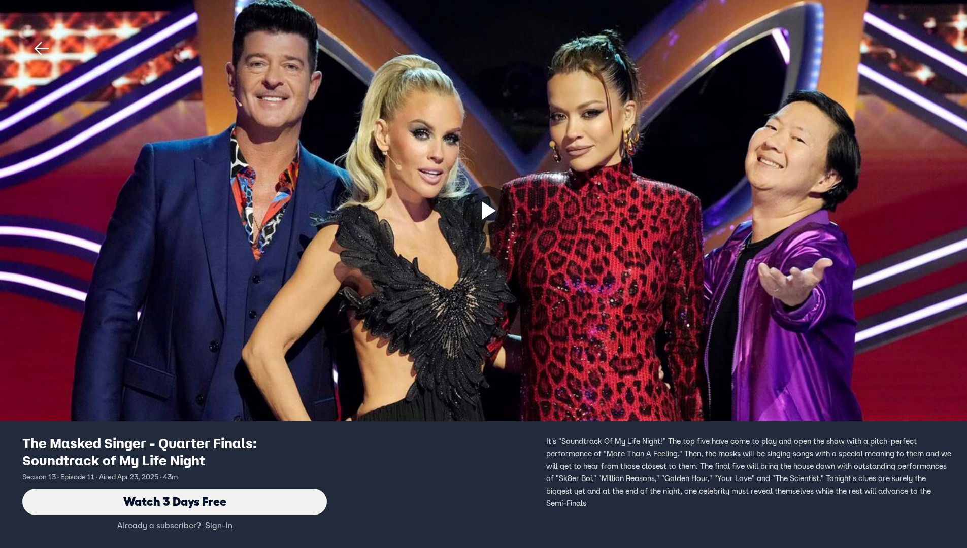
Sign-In (218, 525)
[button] (42, 49)
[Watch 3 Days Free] (487, 210)
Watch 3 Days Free (174, 501)
